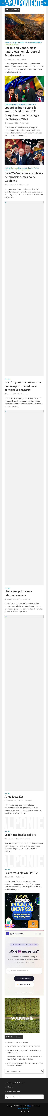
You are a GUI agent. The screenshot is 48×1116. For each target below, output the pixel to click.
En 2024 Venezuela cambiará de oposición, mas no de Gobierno (24, 176)
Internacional (9, 43)
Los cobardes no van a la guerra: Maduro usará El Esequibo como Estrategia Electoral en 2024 (22, 113)
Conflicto (8, 104)
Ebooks (10, 1087)
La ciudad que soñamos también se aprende (23, 1046)
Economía (14, 168)
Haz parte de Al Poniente (16, 1083)
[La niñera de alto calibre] (24, 822)
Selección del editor (11, 45)
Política (27, 43)
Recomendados (35, 43)
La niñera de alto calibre (20, 834)
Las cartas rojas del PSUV (21, 873)
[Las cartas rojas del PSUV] (24, 861)
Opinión (17, 43)
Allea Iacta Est (14, 796)
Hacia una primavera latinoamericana (18, 593)
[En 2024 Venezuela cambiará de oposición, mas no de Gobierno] (24, 152)
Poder (22, 43)
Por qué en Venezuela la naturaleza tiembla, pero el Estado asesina (22, 51)
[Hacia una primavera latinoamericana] (24, 497)
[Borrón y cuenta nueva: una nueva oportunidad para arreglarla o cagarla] (24, 288)
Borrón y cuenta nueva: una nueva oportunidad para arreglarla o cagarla (23, 385)
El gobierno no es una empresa (18, 1042)
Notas (23, 104)
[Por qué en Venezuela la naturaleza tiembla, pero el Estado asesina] (24, 27)
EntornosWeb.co (23, 1108)
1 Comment (23, 394)
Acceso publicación (14, 1091)
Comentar (23, 59)
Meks (29, 1106)
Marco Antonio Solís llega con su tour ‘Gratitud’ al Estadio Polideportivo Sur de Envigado (24, 1058)
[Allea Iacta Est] (24, 703)
